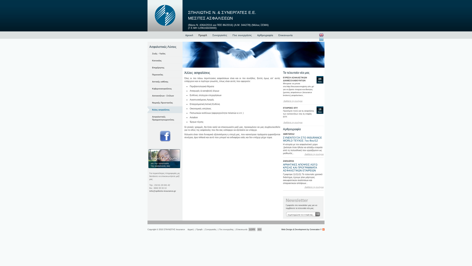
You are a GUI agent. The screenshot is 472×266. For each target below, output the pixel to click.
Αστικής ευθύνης (160, 82)
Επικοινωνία (241, 229)
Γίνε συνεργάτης (226, 229)
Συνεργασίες (210, 229)
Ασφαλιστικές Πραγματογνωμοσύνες (163, 118)
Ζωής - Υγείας (159, 53)
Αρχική (191, 229)
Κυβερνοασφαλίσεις (162, 89)
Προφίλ (199, 229)
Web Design (286, 229)
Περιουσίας (157, 75)
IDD (259, 229)
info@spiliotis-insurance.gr (162, 191)
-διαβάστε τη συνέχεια (292, 101)
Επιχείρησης (158, 67)
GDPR (252, 229)
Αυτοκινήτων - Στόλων (163, 96)
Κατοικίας (157, 60)
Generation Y (316, 229)
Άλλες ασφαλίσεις (161, 110)
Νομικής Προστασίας (162, 103)
